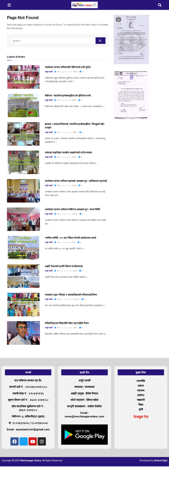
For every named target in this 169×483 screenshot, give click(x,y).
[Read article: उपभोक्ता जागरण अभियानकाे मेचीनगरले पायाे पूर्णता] (23, 77)
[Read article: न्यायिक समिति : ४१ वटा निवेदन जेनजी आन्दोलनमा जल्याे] (23, 247)
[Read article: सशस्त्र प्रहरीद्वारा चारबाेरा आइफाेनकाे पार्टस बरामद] (23, 162)
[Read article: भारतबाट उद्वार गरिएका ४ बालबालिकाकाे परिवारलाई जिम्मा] (23, 304)
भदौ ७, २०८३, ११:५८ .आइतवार (67, 213)
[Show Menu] (9, 5)
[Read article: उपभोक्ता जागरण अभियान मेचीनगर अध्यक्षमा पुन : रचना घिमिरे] (23, 219)
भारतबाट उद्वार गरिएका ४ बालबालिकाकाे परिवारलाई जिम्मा (71, 294)
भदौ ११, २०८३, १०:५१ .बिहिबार (66, 132)
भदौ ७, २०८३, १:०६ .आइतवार (66, 185)
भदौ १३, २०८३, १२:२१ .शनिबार (67, 71)
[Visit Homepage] (84, 5)
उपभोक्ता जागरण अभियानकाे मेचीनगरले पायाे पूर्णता (67, 67)
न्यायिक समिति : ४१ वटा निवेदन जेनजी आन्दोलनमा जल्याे (71, 238)
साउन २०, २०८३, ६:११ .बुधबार (66, 327)
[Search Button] (160, 5)
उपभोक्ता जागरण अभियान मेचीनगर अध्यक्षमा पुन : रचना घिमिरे (72, 209)
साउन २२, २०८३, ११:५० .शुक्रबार (68, 299)
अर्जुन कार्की (48, 71)
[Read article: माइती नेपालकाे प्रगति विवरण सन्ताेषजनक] (23, 276)
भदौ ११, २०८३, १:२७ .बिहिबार (66, 100)
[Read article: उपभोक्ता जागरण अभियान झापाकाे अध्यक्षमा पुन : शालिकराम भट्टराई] (23, 191)
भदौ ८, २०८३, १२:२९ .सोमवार (66, 157)
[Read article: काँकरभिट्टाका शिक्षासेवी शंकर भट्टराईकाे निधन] (23, 333)
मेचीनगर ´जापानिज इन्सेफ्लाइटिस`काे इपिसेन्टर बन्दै (68, 95)
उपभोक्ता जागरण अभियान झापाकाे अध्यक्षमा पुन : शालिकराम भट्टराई (76, 181)
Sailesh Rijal (160, 460)
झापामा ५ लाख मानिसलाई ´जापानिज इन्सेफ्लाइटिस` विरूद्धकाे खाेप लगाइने (74, 125)
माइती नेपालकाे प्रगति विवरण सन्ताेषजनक (64, 266)
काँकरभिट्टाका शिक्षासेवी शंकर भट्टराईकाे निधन (67, 323)
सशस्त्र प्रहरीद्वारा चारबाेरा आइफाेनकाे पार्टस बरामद (68, 152)
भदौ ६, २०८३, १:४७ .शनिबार (66, 242)
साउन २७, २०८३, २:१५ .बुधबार (66, 270)
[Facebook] (14, 441)
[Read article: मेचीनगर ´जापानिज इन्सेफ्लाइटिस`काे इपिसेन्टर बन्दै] (23, 105)
